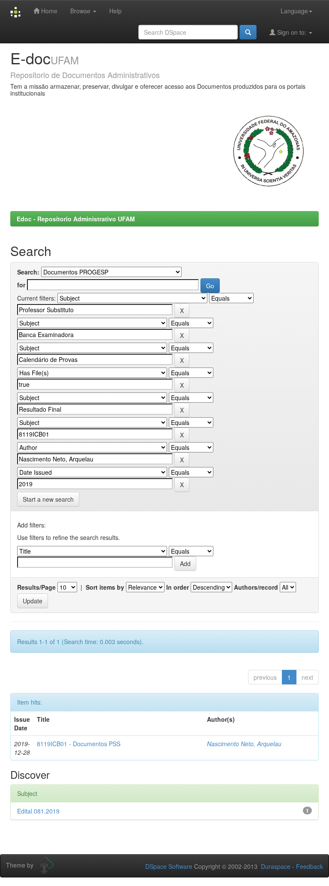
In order (177, 587)
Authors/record (256, 587)
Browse (81, 10)
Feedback (309, 866)
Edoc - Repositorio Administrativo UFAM (76, 218)
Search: (28, 272)
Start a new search (48, 499)
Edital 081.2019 (38, 811)
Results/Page (36, 587)
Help (115, 10)
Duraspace (275, 866)
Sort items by (105, 587)
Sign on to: (291, 32)
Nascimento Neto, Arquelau (244, 743)
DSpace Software (168, 866)
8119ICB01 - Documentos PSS (78, 743)
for (21, 284)
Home (48, 10)
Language (294, 10)
